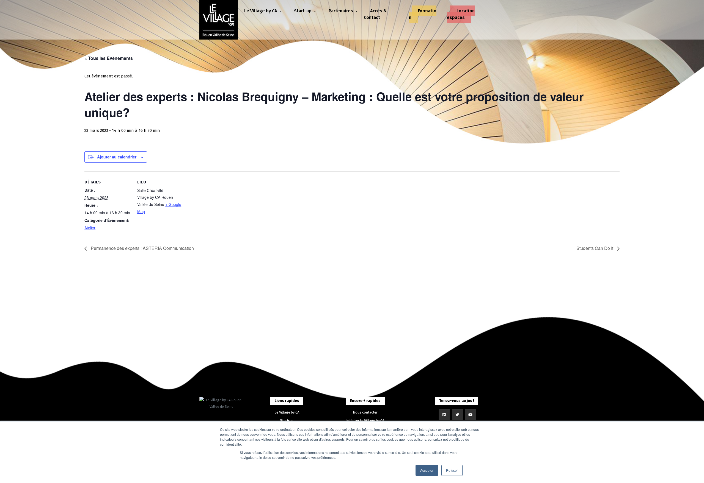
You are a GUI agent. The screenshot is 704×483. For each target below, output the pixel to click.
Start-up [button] (303, 10)
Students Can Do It (595, 248)
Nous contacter (365, 412)
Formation (422, 14)
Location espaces (461, 14)
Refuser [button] (452, 470)
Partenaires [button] (341, 10)
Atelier (89, 227)
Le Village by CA (286, 412)
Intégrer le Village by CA (365, 420)
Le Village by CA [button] (261, 10)
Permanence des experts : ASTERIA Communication (142, 248)
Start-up (286, 420)
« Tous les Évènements (108, 58)
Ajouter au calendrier (116, 157)
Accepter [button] (426, 470)
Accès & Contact (375, 14)
